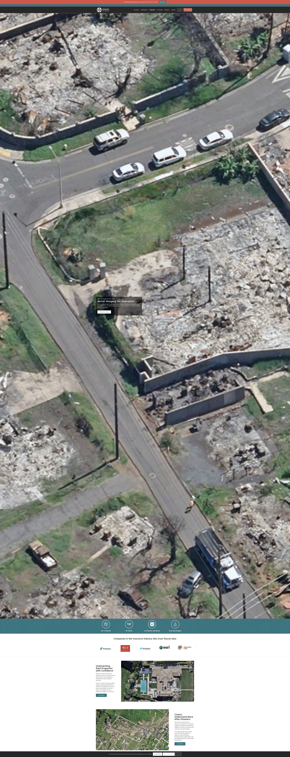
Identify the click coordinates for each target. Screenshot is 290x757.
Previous (95, 648)
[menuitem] (136, 9)
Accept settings (157, 754)
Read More (162, 2)
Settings (178, 754)
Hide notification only (169, 754)
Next (196, 648)
